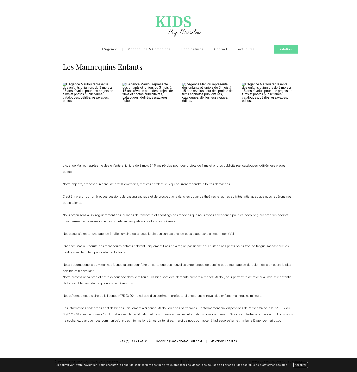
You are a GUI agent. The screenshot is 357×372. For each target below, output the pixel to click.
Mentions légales (224, 341)
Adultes (286, 49)
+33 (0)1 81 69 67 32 (134, 341)
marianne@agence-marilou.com (262, 320)
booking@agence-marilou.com (179, 341)
